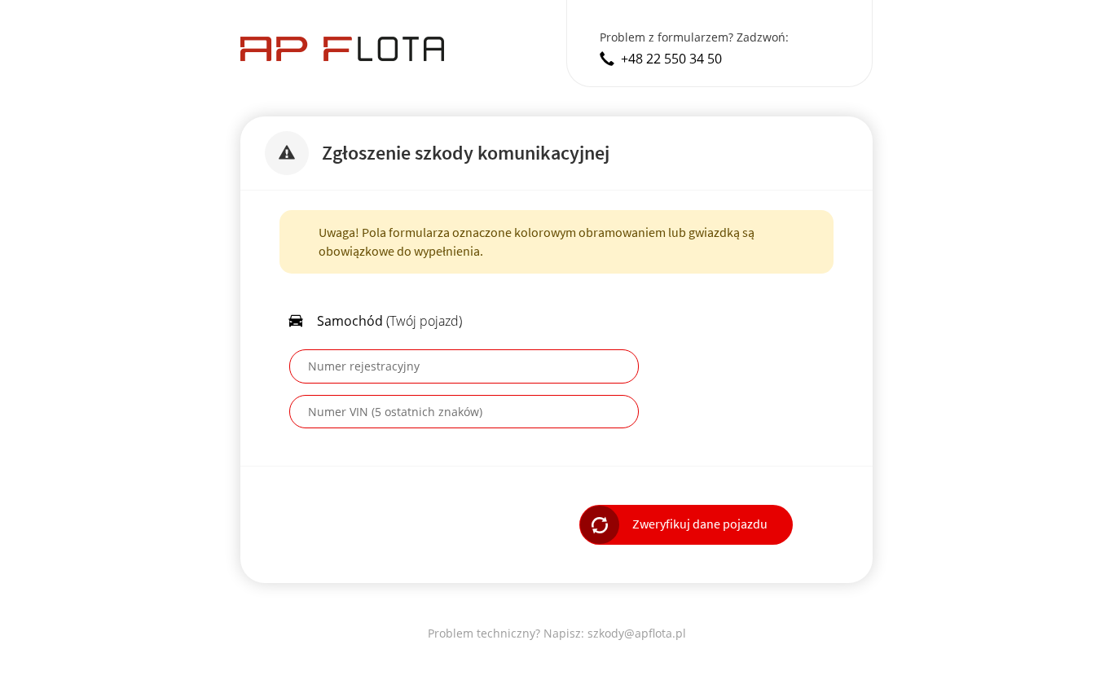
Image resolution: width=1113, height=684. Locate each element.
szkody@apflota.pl (636, 633)
